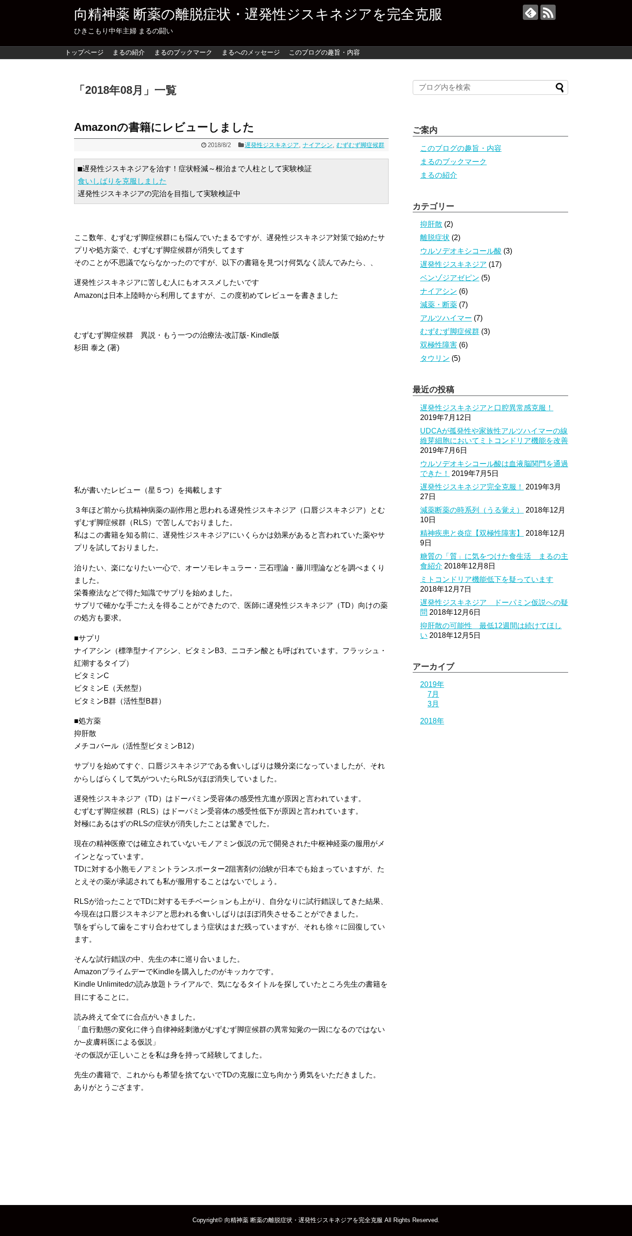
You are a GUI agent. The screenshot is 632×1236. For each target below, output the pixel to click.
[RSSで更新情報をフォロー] (548, 12)
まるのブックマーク (183, 52)
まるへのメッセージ (251, 52)
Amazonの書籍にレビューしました (164, 127)
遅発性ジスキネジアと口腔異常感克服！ (486, 408)
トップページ (84, 52)
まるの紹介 (128, 52)
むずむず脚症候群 (360, 145)
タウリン (435, 358)
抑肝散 (431, 224)
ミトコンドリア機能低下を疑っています (486, 579)
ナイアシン (318, 145)
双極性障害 (438, 345)
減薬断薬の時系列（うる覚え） (472, 510)
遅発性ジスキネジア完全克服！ (472, 487)
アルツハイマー (446, 318)
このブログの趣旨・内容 (324, 52)
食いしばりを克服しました (122, 181)
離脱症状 (435, 237)
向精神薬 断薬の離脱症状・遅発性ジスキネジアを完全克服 (258, 14)
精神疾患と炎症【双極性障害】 (472, 533)
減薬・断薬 (438, 305)
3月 (433, 704)
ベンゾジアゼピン (449, 278)
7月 (433, 694)
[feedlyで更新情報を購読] (530, 12)
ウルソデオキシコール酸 (461, 251)
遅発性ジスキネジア (272, 145)
